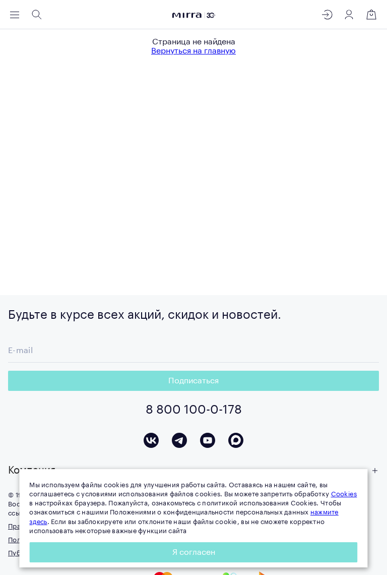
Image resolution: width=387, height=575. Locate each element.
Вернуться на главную (193, 51)
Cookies (344, 494)
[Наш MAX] (236, 440)
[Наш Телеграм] (179, 440)
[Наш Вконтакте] (151, 440)
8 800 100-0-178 (194, 410)
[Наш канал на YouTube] (208, 440)
